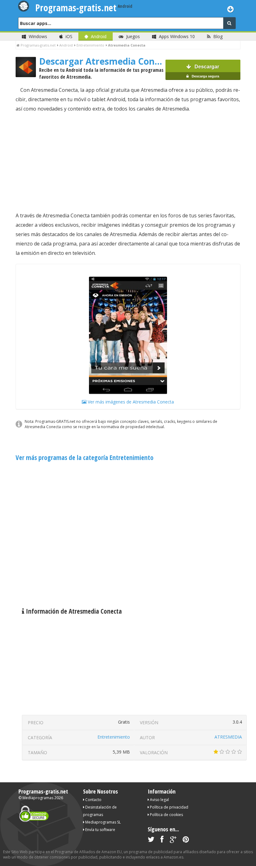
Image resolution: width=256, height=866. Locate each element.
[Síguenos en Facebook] (162, 840)
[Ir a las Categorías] (230, 9)
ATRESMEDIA (228, 737)
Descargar (205, 71)
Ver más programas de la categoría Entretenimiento (85, 457)
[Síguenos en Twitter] (151, 840)
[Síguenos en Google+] (173, 840)
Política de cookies (166, 814)
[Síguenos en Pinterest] (186, 840)
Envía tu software (99, 829)
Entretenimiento (113, 737)
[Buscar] (229, 23)
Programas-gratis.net (43, 791)
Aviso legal (159, 799)
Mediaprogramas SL (102, 822)
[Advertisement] (128, 162)
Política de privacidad (168, 807)
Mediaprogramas (37, 797)
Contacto (92, 799)
